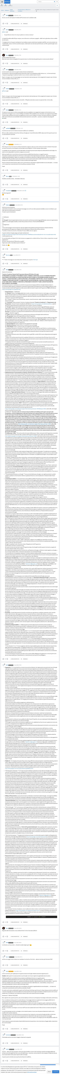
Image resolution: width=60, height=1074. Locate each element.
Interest (5, 5)
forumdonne (8, 190)
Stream (1, 5)
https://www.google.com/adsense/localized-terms (28, 910)
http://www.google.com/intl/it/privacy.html (37, 836)
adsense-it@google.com (31, 563)
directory (8, 255)
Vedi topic (35, 259)
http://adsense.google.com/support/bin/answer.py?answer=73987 (21, 436)
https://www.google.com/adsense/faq (11, 289)
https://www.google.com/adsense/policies (41, 303)
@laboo (4, 32)
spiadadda (8, 128)
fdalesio (7, 205)
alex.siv (7, 956)
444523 (7, 88)
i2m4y (7, 144)
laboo (7, 55)
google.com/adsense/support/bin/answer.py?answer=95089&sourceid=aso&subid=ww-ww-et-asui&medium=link (29, 234)
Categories (10, 5)
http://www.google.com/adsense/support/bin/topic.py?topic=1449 (34, 424)
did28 (7, 15)
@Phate (4, 91)
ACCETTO (55, 1071)
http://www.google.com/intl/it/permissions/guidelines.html (19, 768)
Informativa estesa (32, 1072)
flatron (7, 176)
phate (7, 29)
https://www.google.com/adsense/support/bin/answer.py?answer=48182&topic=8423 (25, 408)
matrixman (8, 1034)
